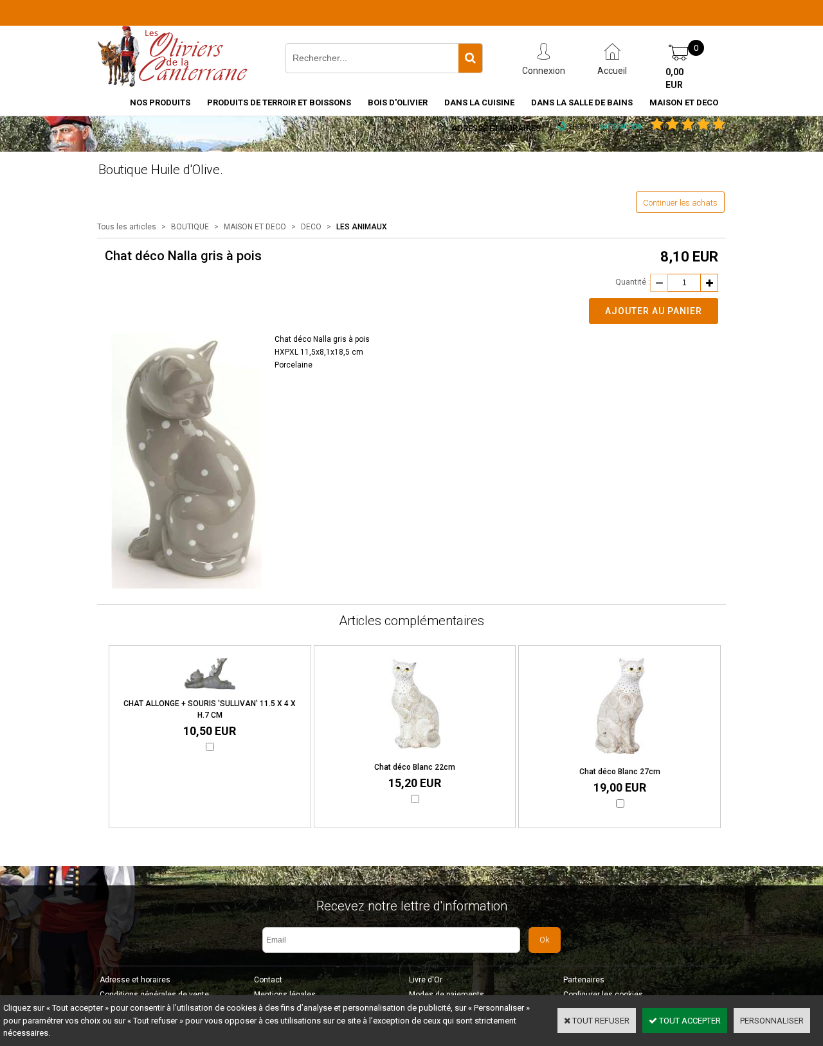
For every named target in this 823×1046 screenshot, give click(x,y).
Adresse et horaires (496, 128)
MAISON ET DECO (683, 102)
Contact (268, 979)
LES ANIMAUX (361, 226)
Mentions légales (285, 994)
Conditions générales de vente (154, 994)
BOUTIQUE (190, 226)
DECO (311, 226)
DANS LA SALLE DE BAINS (582, 102)
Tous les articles (126, 226)
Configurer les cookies (603, 994)
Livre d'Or (425, 979)
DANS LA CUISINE (479, 102)
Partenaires (583, 979)
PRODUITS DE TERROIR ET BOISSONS (279, 102)
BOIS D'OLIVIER (398, 102)
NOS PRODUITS (160, 102)
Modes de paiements (446, 994)
